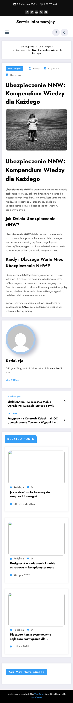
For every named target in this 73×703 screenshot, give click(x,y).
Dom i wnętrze (14, 68)
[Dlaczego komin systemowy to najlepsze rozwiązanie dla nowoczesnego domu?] (36, 609)
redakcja (36, 68)
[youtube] (46, 12)
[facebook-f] (27, 12)
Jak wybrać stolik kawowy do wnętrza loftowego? (30, 494)
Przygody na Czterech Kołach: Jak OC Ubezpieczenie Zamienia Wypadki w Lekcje (32, 421)
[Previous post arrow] (65, 401)
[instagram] (41, 12)
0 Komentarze (15, 75)
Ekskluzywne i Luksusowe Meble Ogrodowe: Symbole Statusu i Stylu (30, 404)
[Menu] (7, 32)
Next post (12, 413)
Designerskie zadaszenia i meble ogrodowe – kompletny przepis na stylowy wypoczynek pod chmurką (34, 565)
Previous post (14, 396)
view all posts (12, 380)
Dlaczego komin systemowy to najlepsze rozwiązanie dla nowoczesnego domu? (30, 637)
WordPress (38, 694)
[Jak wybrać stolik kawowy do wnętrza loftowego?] (36, 467)
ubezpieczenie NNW (17, 307)
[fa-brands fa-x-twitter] (32, 12)
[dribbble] (36, 12)
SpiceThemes (36, 697)
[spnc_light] (64, 32)
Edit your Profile (54, 368)
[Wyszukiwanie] (56, 32)
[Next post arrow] (65, 420)
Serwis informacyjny (35, 22)
